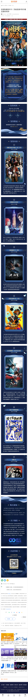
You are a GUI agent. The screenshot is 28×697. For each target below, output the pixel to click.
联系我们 (25, 684)
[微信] (2, 580)
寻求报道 (7, 684)
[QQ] (5, 580)
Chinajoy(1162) (6, 583)
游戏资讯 (6, 5)
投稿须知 (12, 684)
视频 (19, 695)
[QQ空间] (8, 580)
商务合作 (16, 684)
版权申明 (20, 684)
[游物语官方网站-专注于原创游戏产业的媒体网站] (14, 2)
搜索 (8, 695)
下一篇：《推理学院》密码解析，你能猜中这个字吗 (11, 625)
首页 (3, 5)
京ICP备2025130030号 (14, 691)
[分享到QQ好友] (19, 612)
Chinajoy (9, 593)
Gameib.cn (4, 14)
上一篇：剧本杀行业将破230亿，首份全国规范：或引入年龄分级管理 (14, 623)
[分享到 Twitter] (14, 612)
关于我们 (3, 684)
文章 (14, 695)
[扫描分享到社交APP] (9, 612)
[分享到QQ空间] (22, 612)
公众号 (25, 695)
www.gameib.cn (8, 609)
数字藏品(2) (12, 583)
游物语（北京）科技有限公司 (16, 689)
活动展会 (9, 5)
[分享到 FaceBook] (12, 612)
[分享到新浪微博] (17, 612)
